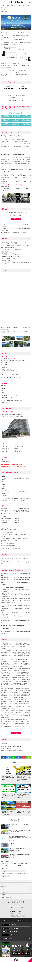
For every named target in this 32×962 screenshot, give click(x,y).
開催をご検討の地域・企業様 (22, 920)
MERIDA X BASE (16, 181)
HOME (2, 881)
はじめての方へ (4, 863)
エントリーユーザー (21, 873)
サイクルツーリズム (7, 871)
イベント (8, 11)
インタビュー (20, 863)
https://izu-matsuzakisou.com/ (16, 414)
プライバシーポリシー (6, 897)
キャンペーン (12, 863)
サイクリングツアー (19, 871)
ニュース (26, 863)
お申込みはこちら (16, 218)
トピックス (3, 886)
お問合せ (11, 907)
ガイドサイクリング (16, 865)
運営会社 (13, 920)
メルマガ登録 (21, 907)
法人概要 (3, 894)
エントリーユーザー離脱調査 (11, 39)
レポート (8, 865)
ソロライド (11, 873)
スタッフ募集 (4, 892)
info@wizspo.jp (8, 748)
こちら (11, 548)
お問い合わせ (7, 920)
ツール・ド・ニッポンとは (7, 883)
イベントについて (5, 889)
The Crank (4, 397)
